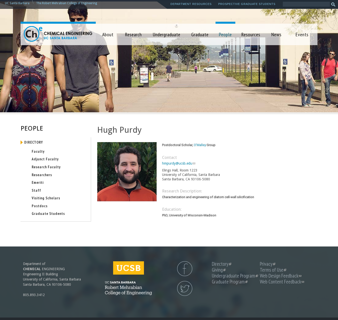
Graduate (200, 34)
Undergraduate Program (235, 275)
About (108, 34)
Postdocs (40, 205)
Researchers (42, 174)
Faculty (38, 151)
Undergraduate (166, 34)
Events (302, 34)
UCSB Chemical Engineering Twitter (184, 288)
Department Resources (191, 3)
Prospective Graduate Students (246, 3)
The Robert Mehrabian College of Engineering (66, 3)
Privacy (267, 264)
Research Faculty (46, 166)
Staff (36, 190)
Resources (250, 34)
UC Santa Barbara (17, 3)
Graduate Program (230, 281)
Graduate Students (48, 213)
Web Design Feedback (280, 275)
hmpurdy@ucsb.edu (178, 163)
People (225, 34)
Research (133, 34)
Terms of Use (273, 269)
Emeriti (38, 182)
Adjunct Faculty (45, 158)
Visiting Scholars (46, 197)
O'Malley (200, 145)
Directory (33, 142)
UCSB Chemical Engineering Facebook (184, 268)
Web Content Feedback (282, 281)
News (276, 34)
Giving (219, 269)
